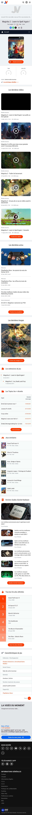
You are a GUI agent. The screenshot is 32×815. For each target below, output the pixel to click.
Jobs (2, 803)
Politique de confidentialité (9, 788)
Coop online (4, 414)
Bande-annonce (17, 62)
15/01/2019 (28, 423)
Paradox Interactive (8, 661)
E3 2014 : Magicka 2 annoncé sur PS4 (13, 303)
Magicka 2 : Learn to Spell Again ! (16, 21)
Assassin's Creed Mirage (14, 480)
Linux (23, 24)
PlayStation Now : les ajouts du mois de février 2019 (14, 271)
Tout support (10, 24)
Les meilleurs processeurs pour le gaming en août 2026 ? (15, 523)
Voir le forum (16, 429)
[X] (7, 748)
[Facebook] (2, 748)
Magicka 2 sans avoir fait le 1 (9, 419)
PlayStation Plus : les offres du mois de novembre (13, 282)
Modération (4, 786)
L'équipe (3, 776)
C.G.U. (3, 781)
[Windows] (11, 763)
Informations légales (7, 779)
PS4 (7, 17)
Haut (25, 698)
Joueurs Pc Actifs (6, 409)
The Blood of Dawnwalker (15, 629)
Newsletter (4, 798)
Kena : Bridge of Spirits (13, 461)
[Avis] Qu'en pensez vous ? (8, 404)
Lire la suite (4, 734)
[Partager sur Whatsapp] (13, 28)
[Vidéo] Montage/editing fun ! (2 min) (11, 424)
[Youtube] (15, 748)
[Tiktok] (24, 748)
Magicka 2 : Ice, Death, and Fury (15, 381)
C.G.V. (3, 784)
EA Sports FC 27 (13, 605)
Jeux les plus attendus (16, 645)
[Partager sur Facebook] (11, 28)
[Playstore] (2, 763)
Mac (20, 24)
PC (15, 24)
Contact (3, 774)
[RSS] (20, 748)
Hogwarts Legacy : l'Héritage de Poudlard (19, 471)
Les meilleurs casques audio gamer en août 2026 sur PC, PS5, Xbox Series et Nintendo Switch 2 (22, 574)
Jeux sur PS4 (17, 17)
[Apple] (7, 763)
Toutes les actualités (16, 312)
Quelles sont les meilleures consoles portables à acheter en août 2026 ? (22, 532)
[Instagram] (11, 748)
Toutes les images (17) (16, 360)
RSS (2, 801)
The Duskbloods (13, 621)
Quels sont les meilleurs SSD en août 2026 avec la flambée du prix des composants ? (22, 543)
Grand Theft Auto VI (13, 443)
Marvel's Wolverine (13, 613)
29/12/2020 (28, 408)
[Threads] (28, 748)
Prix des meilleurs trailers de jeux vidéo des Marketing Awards (15, 293)
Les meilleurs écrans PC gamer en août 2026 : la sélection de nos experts (22, 563)
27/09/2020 (28, 413)
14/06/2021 (28, 403)
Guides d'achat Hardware (16, 583)
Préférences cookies (7, 796)
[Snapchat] (2, 753)
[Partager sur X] (16, 28)
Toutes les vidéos (16, 236)
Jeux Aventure (24, 17)
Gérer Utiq (4, 793)
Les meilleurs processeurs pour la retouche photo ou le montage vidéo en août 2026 (23, 553)
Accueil (3, 17)
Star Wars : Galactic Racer (15, 636)
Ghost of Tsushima (12, 452)
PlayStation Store (8, 693)
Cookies (3, 791)
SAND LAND (10, 488)
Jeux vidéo (10, 17)
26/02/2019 (28, 418)
